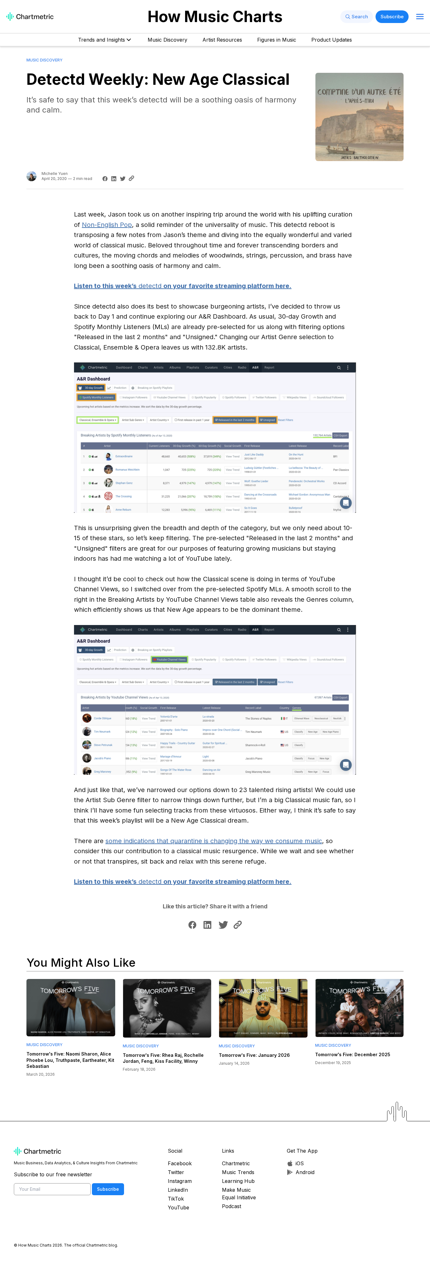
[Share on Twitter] (122, 178)
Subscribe (392, 17)
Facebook (180, 1163)
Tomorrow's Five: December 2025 (352, 1054)
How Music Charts (215, 16)
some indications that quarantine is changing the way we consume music (213, 841)
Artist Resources (222, 40)
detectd (182, 286)
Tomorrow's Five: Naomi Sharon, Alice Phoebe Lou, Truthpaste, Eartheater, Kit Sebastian (70, 1060)
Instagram (180, 1181)
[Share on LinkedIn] (113, 178)
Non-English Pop (107, 225)
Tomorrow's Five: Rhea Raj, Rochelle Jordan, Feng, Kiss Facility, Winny (163, 1058)
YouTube (178, 1207)
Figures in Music (276, 40)
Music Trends (238, 1172)
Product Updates (331, 40)
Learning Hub (238, 1181)
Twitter (176, 1172)
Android (305, 1172)
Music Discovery (167, 40)
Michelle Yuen (55, 173)
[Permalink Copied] (133, 178)
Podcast (231, 1206)
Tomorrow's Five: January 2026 (254, 1055)
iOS (300, 1163)
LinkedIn (178, 1190)
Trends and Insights (101, 40)
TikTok (176, 1199)
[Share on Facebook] (104, 178)
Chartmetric (236, 1163)
